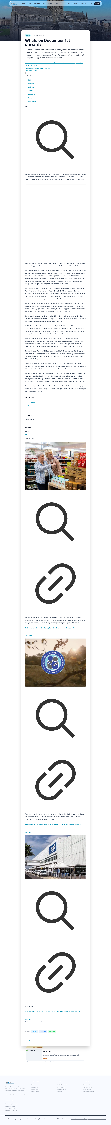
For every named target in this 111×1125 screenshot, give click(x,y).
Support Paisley (87, 1087)
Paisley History (35, 1091)
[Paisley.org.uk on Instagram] (14, 1094)
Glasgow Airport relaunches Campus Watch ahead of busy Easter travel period (52, 1011)
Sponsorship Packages (11, 1104)
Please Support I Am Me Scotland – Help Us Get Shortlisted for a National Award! (53, 824)
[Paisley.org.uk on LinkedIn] (24, 1094)
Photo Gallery (61, 1087)
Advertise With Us (10, 1108)
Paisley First (86, 1084)
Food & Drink (36, 3)
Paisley (30, 98)
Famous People (61, 1089)
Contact (97, 3)
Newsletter (32, 94)
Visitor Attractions (62, 1084)
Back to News (33, 1040)
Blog (29, 80)
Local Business (87, 1089)
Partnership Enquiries (11, 1110)
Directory (83, 3)
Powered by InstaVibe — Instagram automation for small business (88, 1119)
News (29, 3)
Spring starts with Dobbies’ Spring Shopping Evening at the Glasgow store (50, 628)
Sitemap (67, 1119)
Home (23, 3)
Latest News (34, 1087)
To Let (56, 3)
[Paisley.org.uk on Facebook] (6, 1094)
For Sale (62, 3)
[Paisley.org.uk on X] (10, 1094)
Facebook (43, 1031)
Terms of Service (49, 1119)
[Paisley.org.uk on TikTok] (17, 1094)
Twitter (34, 1031)
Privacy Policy (38, 1119)
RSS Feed (60, 1119)
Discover (74, 3)
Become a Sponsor (88, 1091)
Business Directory (10, 1106)
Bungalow (31, 83)
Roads (68, 3)
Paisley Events (33, 101)
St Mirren (50, 3)
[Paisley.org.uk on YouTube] (21, 1094)
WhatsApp (52, 1031)
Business (31, 87)
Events (44, 3)
